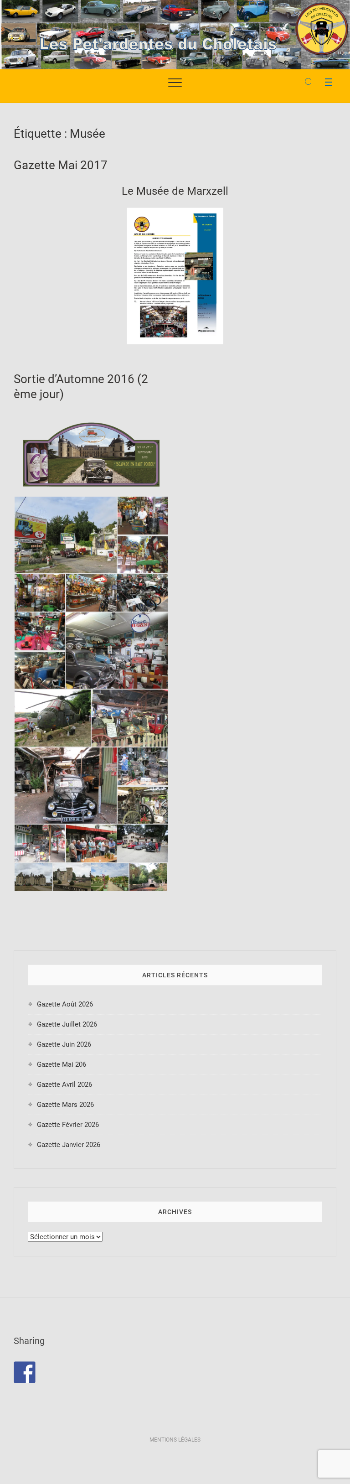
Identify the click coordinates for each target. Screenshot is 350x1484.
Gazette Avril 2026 (64, 1084)
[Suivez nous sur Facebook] (25, 1372)
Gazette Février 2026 (68, 1125)
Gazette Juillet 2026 (67, 1024)
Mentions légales (175, 1440)
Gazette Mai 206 (61, 1064)
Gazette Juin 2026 (64, 1044)
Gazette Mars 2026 (65, 1104)
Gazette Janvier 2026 (68, 1145)
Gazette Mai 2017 (61, 165)
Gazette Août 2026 (65, 1004)
